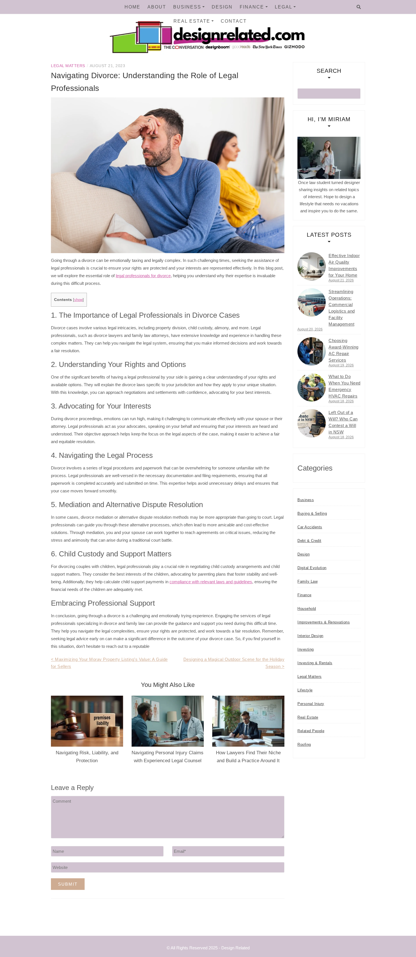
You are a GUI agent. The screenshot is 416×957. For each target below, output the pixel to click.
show (78, 300)
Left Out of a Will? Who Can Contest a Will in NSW (343, 422)
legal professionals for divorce (143, 275)
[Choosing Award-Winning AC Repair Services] (311, 351)
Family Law (307, 581)
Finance (252, 7)
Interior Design (310, 636)
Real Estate (191, 21)
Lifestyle (305, 690)
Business (187, 7)
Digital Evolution (312, 568)
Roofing (304, 744)
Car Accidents (309, 527)
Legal (283, 7)
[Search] (359, 7)
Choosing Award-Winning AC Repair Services (344, 350)
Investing (305, 649)
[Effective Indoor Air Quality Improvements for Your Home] (311, 266)
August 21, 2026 (341, 280)
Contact (234, 21)
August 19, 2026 (341, 365)
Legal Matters (68, 65)
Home (132, 7)
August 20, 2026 (310, 329)
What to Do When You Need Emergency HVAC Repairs (345, 386)
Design (222, 7)
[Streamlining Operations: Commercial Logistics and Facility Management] (311, 302)
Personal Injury (310, 704)
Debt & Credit (309, 541)
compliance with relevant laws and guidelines (211, 581)
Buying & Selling (312, 513)
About (156, 7)
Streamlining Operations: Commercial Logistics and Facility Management (342, 307)
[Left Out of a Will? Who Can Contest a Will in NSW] (311, 423)
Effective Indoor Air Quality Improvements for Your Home (344, 265)
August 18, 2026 (341, 401)
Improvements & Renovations (323, 622)
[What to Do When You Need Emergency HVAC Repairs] (311, 387)
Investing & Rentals (315, 663)
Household (306, 608)
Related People (310, 731)
